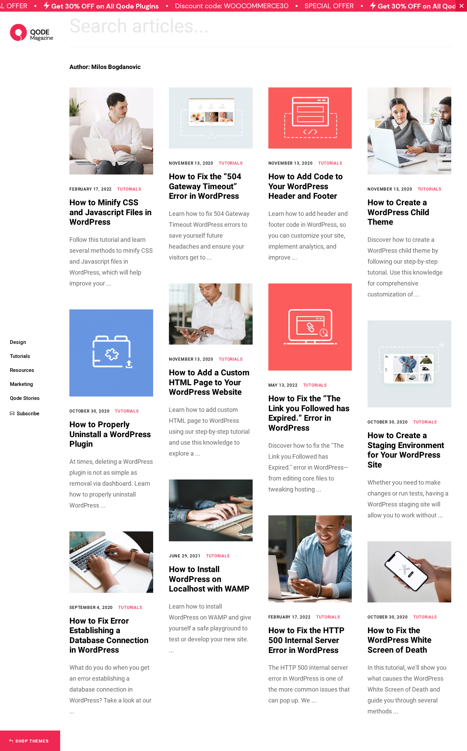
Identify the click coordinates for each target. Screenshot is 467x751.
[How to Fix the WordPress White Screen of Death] (409, 571)
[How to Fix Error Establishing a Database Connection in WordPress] (111, 562)
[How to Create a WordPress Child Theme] (409, 131)
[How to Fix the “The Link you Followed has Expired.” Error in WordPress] (310, 327)
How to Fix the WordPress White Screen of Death (399, 640)
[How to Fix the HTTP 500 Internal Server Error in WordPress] (310, 559)
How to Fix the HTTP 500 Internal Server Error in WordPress (306, 640)
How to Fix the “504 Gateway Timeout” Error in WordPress (205, 186)
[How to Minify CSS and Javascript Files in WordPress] (111, 131)
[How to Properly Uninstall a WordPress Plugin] (111, 353)
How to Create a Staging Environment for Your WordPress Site (406, 450)
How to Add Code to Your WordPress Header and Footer (305, 186)
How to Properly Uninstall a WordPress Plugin (110, 434)
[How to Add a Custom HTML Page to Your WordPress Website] (211, 314)
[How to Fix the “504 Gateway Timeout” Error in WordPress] (211, 118)
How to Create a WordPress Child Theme (398, 212)
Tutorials (129, 189)
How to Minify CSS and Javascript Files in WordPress (110, 212)
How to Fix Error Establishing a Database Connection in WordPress (108, 635)
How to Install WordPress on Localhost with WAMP (209, 579)
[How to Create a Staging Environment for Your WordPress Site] (409, 363)
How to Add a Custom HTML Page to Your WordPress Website (209, 382)
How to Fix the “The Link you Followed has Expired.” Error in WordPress (308, 413)
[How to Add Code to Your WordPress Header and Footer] (310, 118)
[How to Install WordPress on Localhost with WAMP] (211, 510)
